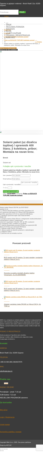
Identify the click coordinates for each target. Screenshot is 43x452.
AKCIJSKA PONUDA (15, 27)
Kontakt (10, 37)
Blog (8, 31)
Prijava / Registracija (18, 35)
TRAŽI (22, 12)
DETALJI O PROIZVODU (8, 48)
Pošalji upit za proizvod (10, 191)
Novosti (10, 29)
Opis (5, 204)
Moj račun (3, 410)
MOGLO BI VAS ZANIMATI (8, 50)
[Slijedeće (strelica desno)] (3, 450)
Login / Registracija (7, 417)
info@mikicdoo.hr (6, 371)
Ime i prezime (7, 175)
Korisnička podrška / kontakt (10, 432)
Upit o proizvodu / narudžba (11, 184)
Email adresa (7, 179)
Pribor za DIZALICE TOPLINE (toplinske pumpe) (20, 194)
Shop (9, 25)
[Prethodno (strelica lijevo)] (1, 450)
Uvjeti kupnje (13, 33)
